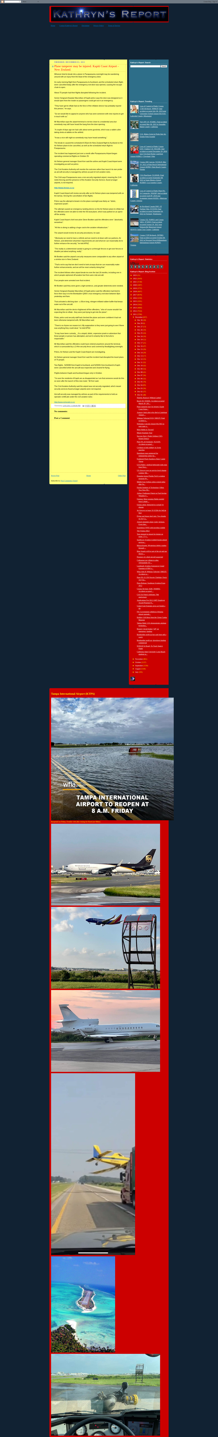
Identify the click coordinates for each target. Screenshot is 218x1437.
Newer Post (55, 476)
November (139, 659)
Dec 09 (140, 369)
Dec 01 (140, 395)
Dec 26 (140, 330)
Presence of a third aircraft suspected (150, 557)
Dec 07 (140, 375)
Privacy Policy (98, 26)
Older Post (122, 476)
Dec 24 (140, 336)
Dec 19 (140, 340)
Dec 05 (140, 382)
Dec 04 (140, 385)
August (138, 669)
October (138, 662)
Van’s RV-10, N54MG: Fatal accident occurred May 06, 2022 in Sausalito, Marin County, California (153, 124)
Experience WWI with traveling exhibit (151, 528)
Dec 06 (140, 379)
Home (53, 26)
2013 (135, 308)
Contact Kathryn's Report (68, 26)
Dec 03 (140, 388)
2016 (135, 298)
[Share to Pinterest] (95, 406)
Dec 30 (140, 320)
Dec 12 (140, 359)
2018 (135, 291)
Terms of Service (114, 26)
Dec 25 (140, 333)
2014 (135, 305)
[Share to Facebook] (93, 406)
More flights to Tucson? (145, 430)
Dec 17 (140, 343)
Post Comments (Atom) (69, 481)
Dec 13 (140, 356)
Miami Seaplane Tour (144, 433)
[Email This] (86, 406)
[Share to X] (90, 406)
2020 (135, 285)
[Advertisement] (109, 43)
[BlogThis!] (88, 406)
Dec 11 (140, 362)
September (139, 666)
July (137, 672)
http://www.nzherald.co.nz (64, 402)
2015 (135, 301)
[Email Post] (83, 406)
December (139, 317)
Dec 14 (140, 353)
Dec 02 (140, 392)
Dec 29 (140, 323)
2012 (135, 311)
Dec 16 (140, 346)
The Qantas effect (143, 531)
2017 (135, 295)
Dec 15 (140, 349)
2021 (135, 282)
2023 (135, 275)
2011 (135, 314)
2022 (135, 278)
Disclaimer (85, 26)
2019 (135, 288)
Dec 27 (140, 327)
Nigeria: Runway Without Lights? (149, 398)
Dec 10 (140, 366)
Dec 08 (140, 372)
